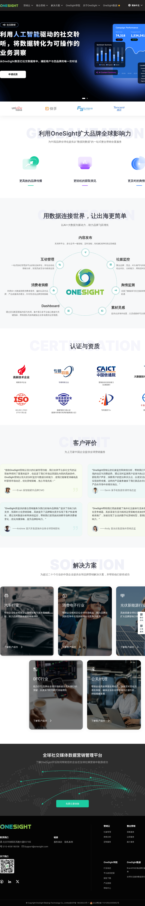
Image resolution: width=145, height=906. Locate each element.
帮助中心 (107, 888)
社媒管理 (107, 832)
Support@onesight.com (35, 846)
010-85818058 (9, 846)
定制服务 (107, 842)
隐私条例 (68, 841)
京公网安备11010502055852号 (106, 903)
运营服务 (130, 837)
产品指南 (107, 883)
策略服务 (130, 832)
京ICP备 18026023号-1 (79, 903)
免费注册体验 (72, 803)
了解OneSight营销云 (13, 74)
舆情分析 (107, 837)
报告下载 (107, 878)
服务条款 (58, 841)
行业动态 (107, 868)
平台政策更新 (109, 873)
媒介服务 (130, 842)
